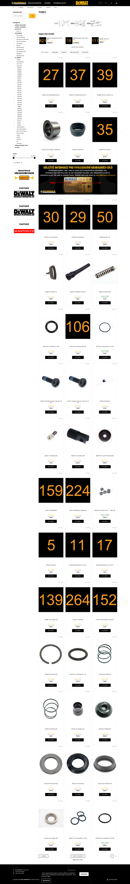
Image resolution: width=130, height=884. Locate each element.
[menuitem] (34, 3)
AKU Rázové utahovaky (23, 39)
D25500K (19, 115)
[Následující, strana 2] (112, 856)
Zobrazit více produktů (77, 47)
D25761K (19, 100)
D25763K (19, 104)
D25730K (19, 98)
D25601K (19, 70)
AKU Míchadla (20, 47)
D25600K (19, 117)
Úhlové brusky (20, 133)
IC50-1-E (19, 31)
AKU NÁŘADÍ (18, 33)
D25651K (19, 72)
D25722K (19, 94)
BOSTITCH (18, 29)
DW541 (19, 123)
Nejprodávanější (74, 52)
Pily (17, 141)
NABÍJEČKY (19, 53)
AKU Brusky (19, 43)
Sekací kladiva (20, 127)
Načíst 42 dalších (78, 856)
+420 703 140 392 (19, 871)
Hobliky (18, 137)
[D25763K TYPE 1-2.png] (94, 19)
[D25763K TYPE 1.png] (61, 19)
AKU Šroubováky (21, 37)
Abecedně (85, 52)
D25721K (19, 92)
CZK (100, 3)
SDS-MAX (19, 66)
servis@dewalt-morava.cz (22, 870)
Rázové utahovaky (21, 131)
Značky (17, 147)
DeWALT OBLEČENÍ (20, 27)
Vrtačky (18, 59)
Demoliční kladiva (21, 129)
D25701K (19, 84)
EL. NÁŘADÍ (18, 57)
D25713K (19, 90)
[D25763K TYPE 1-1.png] (77, 19)
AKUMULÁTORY (20, 55)
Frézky (18, 135)
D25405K (19, 113)
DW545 (19, 125)
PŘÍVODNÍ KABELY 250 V (21, 145)
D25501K (19, 68)
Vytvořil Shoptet (113, 879)
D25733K (19, 119)
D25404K (19, 110)
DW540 (19, 78)
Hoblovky (19, 139)
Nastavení (46, 880)
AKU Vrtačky (20, 35)
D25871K (19, 108)
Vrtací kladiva (20, 62)
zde (49, 876)
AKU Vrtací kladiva (21, 41)
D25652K (19, 74)
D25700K (19, 82)
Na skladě (18, 162)
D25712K (19, 88)
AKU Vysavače (20, 49)
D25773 (19, 121)
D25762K (19, 102)
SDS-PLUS (19, 64)
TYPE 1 (19, 106)
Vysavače (19, 143)
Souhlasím (84, 874)
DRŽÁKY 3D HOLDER (20, 25)
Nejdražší (64, 52)
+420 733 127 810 (19, 873)
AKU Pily (18, 45)
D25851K (19, 76)
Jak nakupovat (71, 870)
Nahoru (44, 856)
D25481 (19, 80)
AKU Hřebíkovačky (21, 51)
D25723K (19, 96)
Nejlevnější (55, 52)
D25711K (19, 86)
